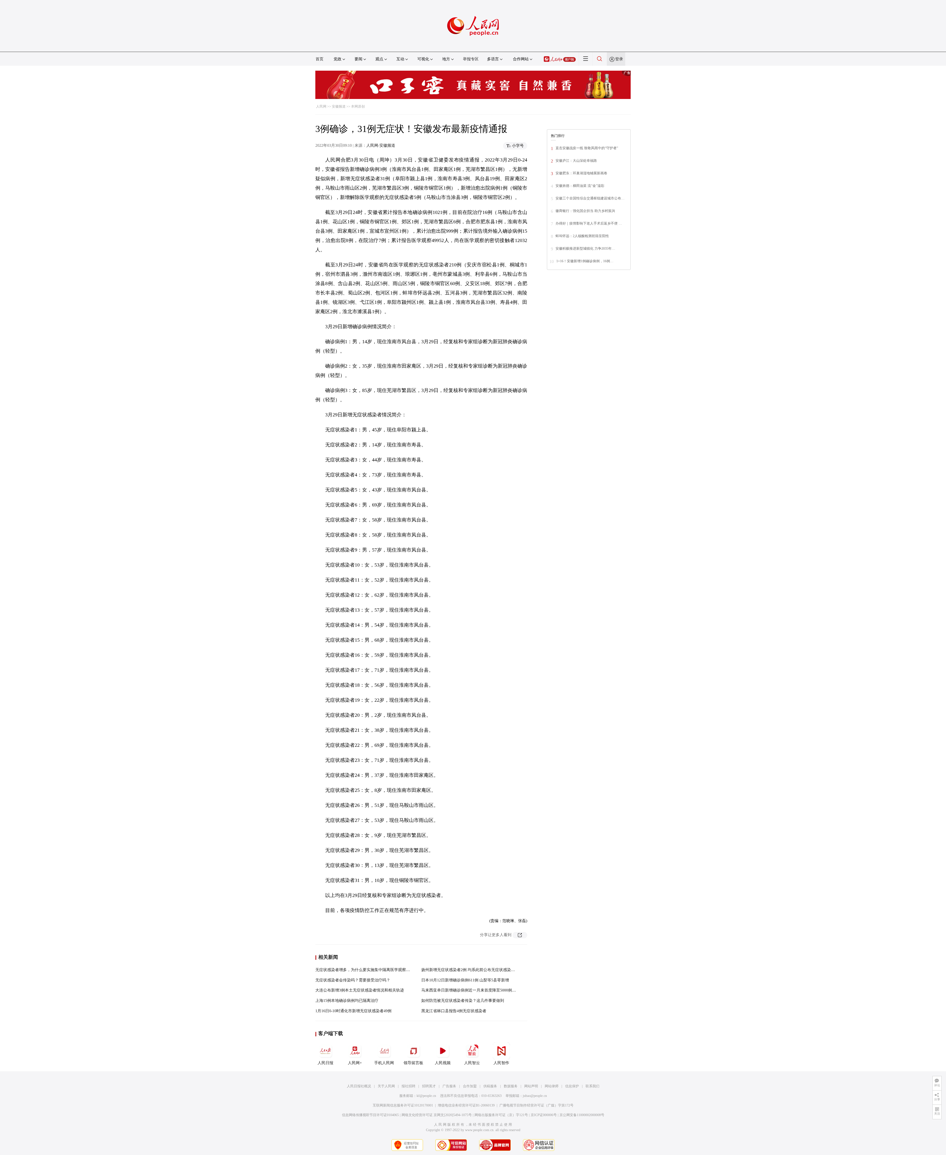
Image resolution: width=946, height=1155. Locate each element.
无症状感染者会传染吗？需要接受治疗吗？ (352, 980)
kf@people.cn (426, 1096)
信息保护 (572, 1086)
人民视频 (443, 1063)
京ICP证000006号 (544, 1115)
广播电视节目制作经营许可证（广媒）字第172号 (536, 1105)
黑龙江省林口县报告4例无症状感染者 (453, 1011)
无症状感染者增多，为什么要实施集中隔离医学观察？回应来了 (370, 970)
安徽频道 (339, 106)
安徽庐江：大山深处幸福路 (576, 161)
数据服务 (511, 1086)
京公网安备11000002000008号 (581, 1115)
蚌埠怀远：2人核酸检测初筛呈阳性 (582, 236)
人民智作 (501, 1063)
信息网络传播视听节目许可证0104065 (370, 1115)
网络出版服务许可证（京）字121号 (501, 1115)
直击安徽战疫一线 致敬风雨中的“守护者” (587, 148)
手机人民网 (384, 1063)
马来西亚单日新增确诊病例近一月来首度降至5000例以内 (470, 990)
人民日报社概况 (359, 1086)
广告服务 (449, 1086)
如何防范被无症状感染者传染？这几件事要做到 (462, 1000)
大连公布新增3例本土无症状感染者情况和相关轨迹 (359, 990)
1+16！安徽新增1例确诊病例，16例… (584, 261)
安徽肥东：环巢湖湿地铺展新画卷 (581, 173)
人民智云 (472, 1063)
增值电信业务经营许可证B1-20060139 (466, 1105)
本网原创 (358, 106)
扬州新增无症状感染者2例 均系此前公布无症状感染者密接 (472, 970)
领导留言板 (413, 1063)
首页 (319, 59)
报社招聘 (408, 1086)
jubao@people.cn (535, 1096)
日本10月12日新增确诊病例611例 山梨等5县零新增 (465, 980)
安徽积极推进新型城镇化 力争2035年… (585, 248)
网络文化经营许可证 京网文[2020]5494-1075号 (437, 1115)
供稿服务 (490, 1086)
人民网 (321, 106)
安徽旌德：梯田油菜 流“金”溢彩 (580, 186)
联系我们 (592, 1086)
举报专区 (471, 59)
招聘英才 (429, 1086)
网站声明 (531, 1086)
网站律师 (551, 1086)
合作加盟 (470, 1086)
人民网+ (355, 1063)
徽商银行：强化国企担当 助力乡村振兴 (585, 211)
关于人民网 (386, 1086)
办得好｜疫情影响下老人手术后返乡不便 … (589, 223)
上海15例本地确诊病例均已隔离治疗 (346, 1000)
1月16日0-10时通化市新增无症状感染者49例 (353, 1011)
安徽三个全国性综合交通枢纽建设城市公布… (590, 198)
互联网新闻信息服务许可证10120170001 (403, 1105)
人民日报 (325, 1063)
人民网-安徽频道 (380, 145)
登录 (619, 59)
